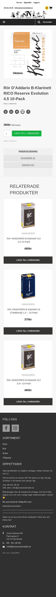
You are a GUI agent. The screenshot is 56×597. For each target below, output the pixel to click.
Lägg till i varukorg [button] (28, 260)
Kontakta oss (28, 165)
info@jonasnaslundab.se (24, 8)
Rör (4, 449)
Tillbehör (7, 458)
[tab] (28, 151)
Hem (5, 444)
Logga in (36, 3)
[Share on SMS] (22, 112)
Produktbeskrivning (28, 151)
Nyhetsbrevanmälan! (12, 506)
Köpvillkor (15, 553)
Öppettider (28, 3)
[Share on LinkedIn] (11, 112)
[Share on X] (6, 112)
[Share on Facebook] (28, 112)
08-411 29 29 (8, 8)
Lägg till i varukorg (26, 133)
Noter (5, 453)
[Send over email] (17, 112)
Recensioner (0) (28, 158)
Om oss (19, 3)
